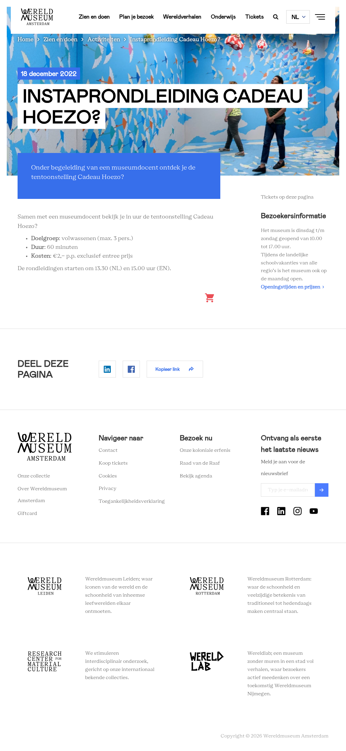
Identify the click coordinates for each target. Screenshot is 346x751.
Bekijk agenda (196, 476)
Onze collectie (34, 476)
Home (25, 39)
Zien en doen (94, 16)
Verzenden (321, 490)
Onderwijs (223, 16)
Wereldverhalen (182, 16)
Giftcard (27, 513)
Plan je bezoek (136, 16)
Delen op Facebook (131, 369)
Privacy (108, 488)
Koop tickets (113, 463)
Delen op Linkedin (107, 369)
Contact (108, 450)
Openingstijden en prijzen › (292, 287)
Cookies (108, 476)
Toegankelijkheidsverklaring (132, 501)
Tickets (254, 16)
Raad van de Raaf (200, 463)
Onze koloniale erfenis (205, 450)
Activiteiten (104, 39)
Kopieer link (167, 369)
